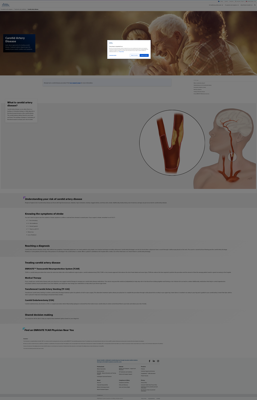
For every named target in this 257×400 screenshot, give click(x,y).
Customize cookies (112, 55)
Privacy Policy (121, 51)
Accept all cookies (144, 55)
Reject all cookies (134, 55)
